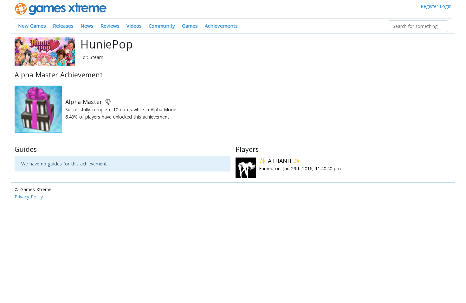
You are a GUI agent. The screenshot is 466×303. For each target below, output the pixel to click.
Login (445, 6)
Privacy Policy (29, 197)
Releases (63, 26)
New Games (32, 26)
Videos (134, 26)
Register (429, 6)
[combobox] (418, 26)
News (87, 26)
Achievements (221, 26)
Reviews (110, 26)
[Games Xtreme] (61, 8)
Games (190, 26)
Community (162, 26)
